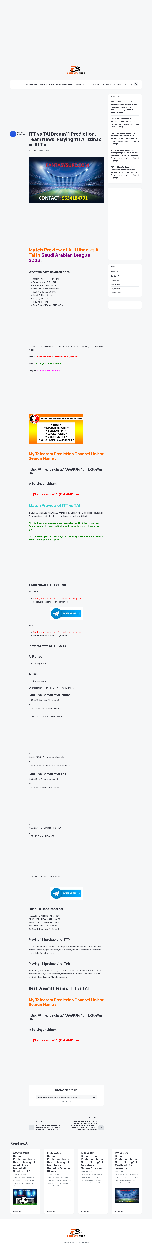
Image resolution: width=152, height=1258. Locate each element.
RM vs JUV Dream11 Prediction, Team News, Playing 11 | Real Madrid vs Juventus (126, 1160)
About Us (114, 272)
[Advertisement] (67, 15)
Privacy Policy (116, 293)
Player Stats (115, 289)
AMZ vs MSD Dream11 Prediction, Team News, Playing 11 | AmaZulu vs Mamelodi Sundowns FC (24, 1162)
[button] (131, 84)
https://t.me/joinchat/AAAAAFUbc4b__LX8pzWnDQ (65, 471)
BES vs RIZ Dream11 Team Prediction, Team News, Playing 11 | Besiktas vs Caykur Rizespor (92, 1160)
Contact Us (115, 276)
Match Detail (115, 284)
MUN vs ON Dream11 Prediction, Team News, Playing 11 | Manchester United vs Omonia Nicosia (58, 1162)
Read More (17, 1211)
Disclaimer (115, 280)
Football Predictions (21, 134)
